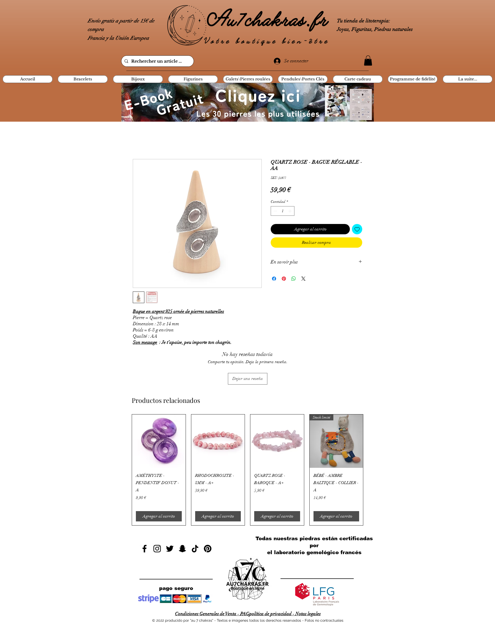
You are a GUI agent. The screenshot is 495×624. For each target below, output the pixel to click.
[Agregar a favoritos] (357, 229)
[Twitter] (170, 549)
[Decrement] (274, 210)
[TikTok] (195, 549)
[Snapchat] (182, 549)
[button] (368, 60)
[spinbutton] (282, 210)
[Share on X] (303, 279)
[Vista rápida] (159, 441)
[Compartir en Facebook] (274, 279)
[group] (247, 470)
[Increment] (290, 210)
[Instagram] (157, 549)
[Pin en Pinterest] (284, 279)
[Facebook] (144, 549)
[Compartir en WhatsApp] (294, 279)
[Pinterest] (208, 549)
